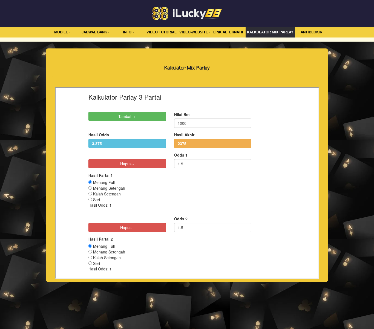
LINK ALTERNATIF (228, 32)
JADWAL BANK (94, 32)
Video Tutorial (161, 32)
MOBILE (61, 32)
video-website (193, 32)
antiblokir (311, 32)
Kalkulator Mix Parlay (270, 32)
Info (127, 32)
